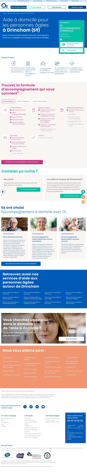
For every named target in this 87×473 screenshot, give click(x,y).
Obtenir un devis (77, 7)
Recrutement (56, 7)
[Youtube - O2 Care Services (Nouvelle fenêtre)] (43, 406)
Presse (26, 424)
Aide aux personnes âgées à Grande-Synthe (11, 298)
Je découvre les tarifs (28, 189)
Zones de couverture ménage (8, 448)
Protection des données (52, 418)
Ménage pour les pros (51, 1)
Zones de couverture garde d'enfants (25, 448)
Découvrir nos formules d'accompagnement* (21, 263)
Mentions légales (50, 420)
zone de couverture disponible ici (40, 396)
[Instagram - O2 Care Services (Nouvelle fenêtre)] (31, 406)
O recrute (27, 418)
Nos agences (37, 7)
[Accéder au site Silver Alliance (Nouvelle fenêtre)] (47, 455)
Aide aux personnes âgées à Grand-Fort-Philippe (74, 298)
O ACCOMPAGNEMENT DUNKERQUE (70, 28)
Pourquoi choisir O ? (7, 418)
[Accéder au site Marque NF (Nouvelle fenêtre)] (8, 455)
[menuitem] (36, 7)
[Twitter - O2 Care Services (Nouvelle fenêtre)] (37, 406)
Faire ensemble (8, 101)
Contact (3, 426)
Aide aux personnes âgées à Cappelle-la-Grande (32, 302)
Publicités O (28, 426)
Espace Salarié (64, 1)
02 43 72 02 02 (45, 397)
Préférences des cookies (52, 422)
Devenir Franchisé (37, 1)
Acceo (69, 439)
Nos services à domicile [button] (19, 7)
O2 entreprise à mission (23, 1)
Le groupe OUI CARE (30, 422)
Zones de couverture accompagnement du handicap (48, 448)
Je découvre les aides (71, 196)
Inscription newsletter (30, 428)
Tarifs (2, 420)
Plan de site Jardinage (31, 437)
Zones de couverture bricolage (69, 448)
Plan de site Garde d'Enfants (32, 433)
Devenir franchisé (29, 420)
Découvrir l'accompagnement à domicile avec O (22, 162)
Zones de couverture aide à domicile (21, 450)
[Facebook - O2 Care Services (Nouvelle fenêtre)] (25, 406)
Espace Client (75, 1)
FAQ (2, 424)
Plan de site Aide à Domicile (32, 435)
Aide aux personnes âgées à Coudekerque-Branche (11, 302)
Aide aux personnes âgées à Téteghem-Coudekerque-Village (33, 298)
